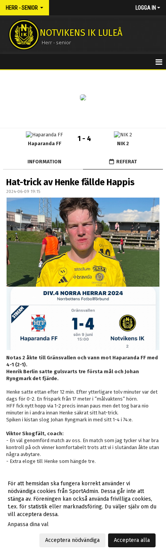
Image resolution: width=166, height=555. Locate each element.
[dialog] (83, 511)
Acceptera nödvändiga (72, 540)
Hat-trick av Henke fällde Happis (70, 182)
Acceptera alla (132, 540)
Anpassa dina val (28, 524)
